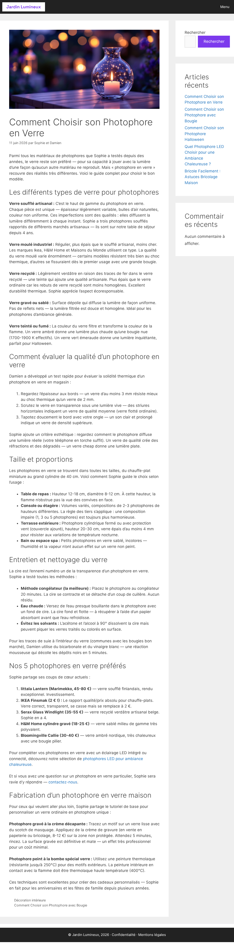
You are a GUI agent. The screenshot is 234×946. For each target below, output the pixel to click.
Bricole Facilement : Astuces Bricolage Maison (203, 177)
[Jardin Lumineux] (23, 7)
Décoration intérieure (30, 900)
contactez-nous (62, 782)
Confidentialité (124, 935)
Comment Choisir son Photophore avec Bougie (50, 905)
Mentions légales (152, 935)
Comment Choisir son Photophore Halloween (204, 134)
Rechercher (195, 32)
